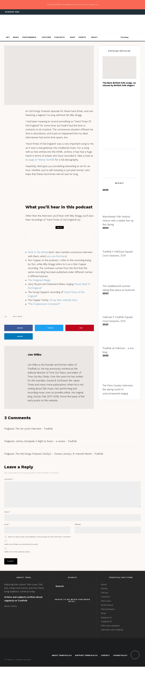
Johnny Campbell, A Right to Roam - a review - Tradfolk (46, 441)
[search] (89, 586)
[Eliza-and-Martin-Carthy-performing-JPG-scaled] (119, 67)
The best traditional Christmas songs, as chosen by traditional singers (125, 138)
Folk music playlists (110, 625)
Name (7, 512)
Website (78, 524)
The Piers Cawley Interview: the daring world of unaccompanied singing (118, 389)
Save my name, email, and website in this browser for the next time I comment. (39, 537)
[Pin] (13, 124)
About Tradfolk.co (62, 655)
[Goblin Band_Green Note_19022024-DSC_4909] (107, 123)
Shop (72, 37)
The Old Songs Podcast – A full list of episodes (67, 238)
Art (8, 37)
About (94, 37)
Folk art (105, 592)
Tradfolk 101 (106, 621)
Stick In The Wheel (38, 252)
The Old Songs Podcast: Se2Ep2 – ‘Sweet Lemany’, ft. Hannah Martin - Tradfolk (59, 453)
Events (82, 37)
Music (16, 37)
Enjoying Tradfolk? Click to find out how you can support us (72, 5)
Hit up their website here (63, 300)
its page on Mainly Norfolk (39, 159)
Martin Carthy (10, 606)
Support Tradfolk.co (86, 655)
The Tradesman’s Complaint (44, 304)
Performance (29, 37)
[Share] (13, 113)
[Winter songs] (107, 138)
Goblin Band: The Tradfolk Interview (125, 123)
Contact (105, 655)
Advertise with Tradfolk (112, 630)
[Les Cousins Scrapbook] (107, 109)
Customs (46, 37)
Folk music (106, 601)
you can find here (56, 256)
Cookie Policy (120, 655)
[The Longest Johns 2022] (107, 95)
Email (7, 524)
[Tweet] (13, 118)
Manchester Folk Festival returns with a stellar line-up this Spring (118, 220)
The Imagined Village (39, 280)
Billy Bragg (18, 316)
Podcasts (59, 37)
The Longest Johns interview (125, 95)
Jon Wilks (19, 59)
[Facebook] (126, 12)
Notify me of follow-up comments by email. (21, 544)
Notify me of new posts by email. (17, 552)
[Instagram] (134, 12)
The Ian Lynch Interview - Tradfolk (34, 428)
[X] (130, 12)
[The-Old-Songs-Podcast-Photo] (35, 236)
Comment (8, 479)
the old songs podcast (39, 59)
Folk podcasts (108, 609)
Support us (106, 617)
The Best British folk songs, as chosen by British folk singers (119, 84)
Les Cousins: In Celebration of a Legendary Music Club (124, 109)
